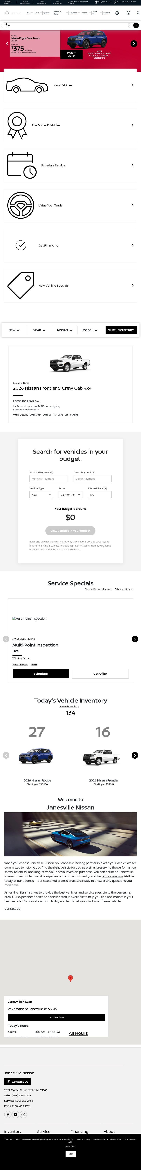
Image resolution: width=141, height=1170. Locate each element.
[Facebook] (8, 1114)
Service (43, 1131)
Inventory (12, 1131)
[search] (138, 13)
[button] (70, 979)
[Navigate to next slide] (138, 43)
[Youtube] (15, 1114)
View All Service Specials (98, 589)
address (28, 881)
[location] (68, 2)
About (109, 1131)
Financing (79, 1131)
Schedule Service (124, 589)
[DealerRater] (23, 1114)
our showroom (112, 876)
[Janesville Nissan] (14, 13)
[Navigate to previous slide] (3, 43)
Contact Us (12, 909)
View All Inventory (69, 706)
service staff (58, 897)
